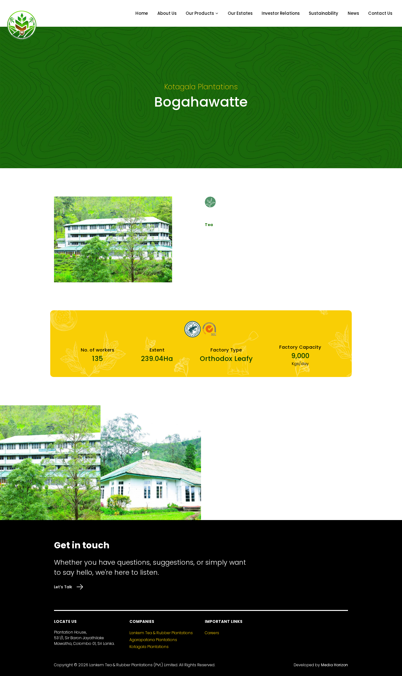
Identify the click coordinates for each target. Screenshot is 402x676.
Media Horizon (334, 665)
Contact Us (380, 13)
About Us (167, 13)
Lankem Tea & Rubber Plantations (161, 632)
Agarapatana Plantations (153, 639)
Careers (212, 632)
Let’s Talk (63, 587)
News (353, 13)
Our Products (200, 13)
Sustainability (323, 13)
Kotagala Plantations (149, 646)
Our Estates (240, 13)
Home (141, 13)
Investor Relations (281, 13)
